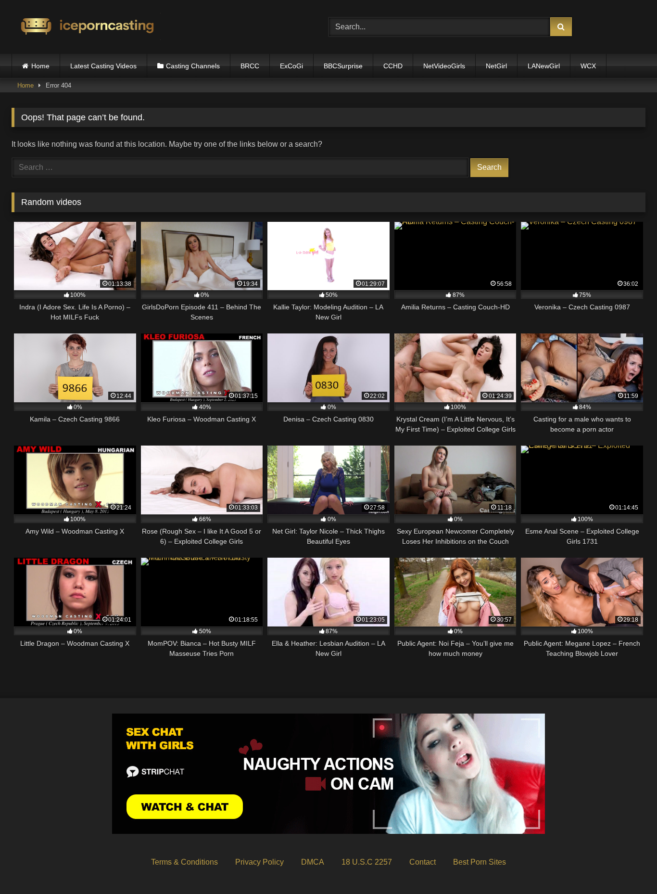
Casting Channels (193, 66)
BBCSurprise (343, 66)
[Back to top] (627, 865)
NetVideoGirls (444, 66)
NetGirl (496, 66)
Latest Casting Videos (103, 66)
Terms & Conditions (184, 862)
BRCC (249, 66)
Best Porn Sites (479, 862)
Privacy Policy (259, 862)
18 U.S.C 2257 (366, 862)
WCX (588, 66)
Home (40, 66)
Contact (422, 862)
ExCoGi (291, 66)
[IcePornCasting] (86, 27)
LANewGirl (544, 66)
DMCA (312, 862)
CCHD (393, 66)
